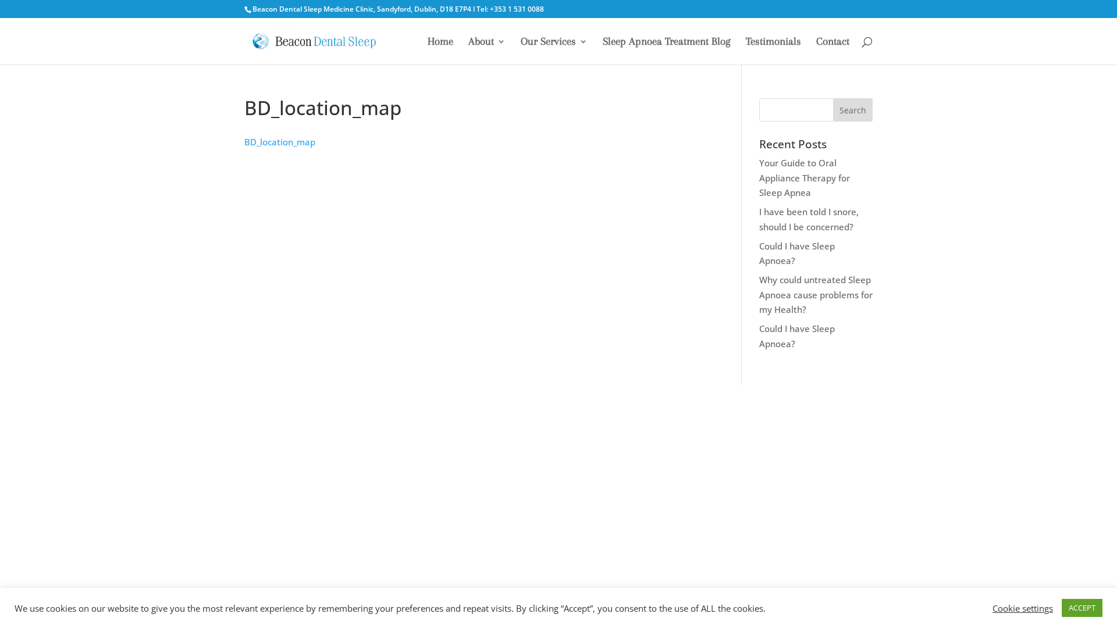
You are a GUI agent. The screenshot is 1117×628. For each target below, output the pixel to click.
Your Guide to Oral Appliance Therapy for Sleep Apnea (804, 177)
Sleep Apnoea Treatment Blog (667, 42)
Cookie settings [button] (1023, 608)
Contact (832, 42)
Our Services (548, 42)
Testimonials (773, 42)
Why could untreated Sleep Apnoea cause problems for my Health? (816, 294)
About (481, 42)
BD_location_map (279, 142)
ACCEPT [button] (1082, 607)
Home (440, 42)
